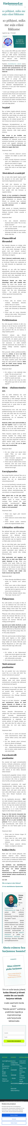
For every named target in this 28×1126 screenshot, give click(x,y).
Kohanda (14, 1119)
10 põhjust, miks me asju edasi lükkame (13, 12)
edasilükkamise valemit (14, 64)
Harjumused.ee (9, 908)
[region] (14, 1114)
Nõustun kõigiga (14, 1115)
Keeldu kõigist (14, 1123)
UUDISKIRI (14, 1070)
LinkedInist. (22, 1063)
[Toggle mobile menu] (25, 7)
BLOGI (14, 1078)
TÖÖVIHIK (13, 1075)
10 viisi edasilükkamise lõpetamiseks (12, 886)
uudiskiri (21, 1076)
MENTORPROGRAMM (16, 1083)
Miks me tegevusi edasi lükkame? (11, 883)
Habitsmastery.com (10, 910)
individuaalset (12, 936)
